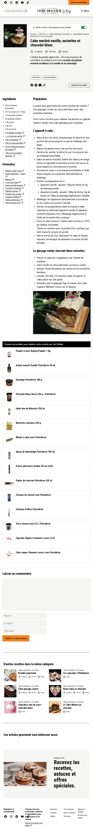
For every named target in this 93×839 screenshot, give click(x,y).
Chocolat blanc (49, 77)
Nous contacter (69, 813)
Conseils (53, 813)
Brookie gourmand (27, 673)
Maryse (8, 179)
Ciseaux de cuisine (13, 194)
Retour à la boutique (79, 2)
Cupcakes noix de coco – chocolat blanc (30, 706)
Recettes (53, 809)
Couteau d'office (12, 197)
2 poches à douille (13, 188)
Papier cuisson (12, 191)
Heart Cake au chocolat (74, 688)
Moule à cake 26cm (13, 171)
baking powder (13, 133)
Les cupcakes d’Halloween (76, 673)
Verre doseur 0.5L (13, 203)
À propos (67, 816)
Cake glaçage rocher (28, 688)
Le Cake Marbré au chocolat (72, 706)
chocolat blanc (14, 143)
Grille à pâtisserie (13, 200)
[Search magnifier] (26, 11)
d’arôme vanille (14, 136)
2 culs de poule (11, 182)
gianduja (12, 140)
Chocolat (35, 77)
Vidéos (52, 816)
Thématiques (69, 809)
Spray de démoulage (14, 185)
